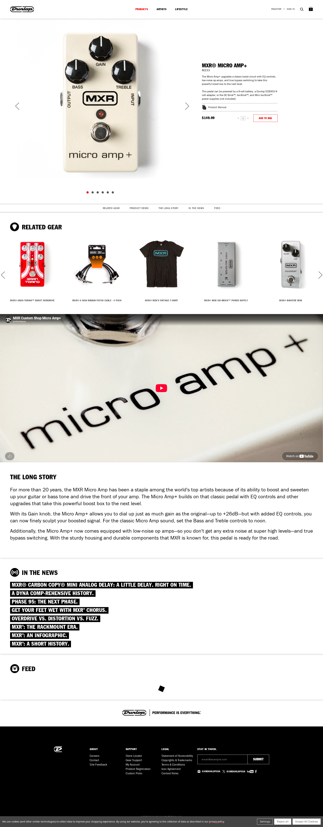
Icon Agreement (171, 769)
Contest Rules (170, 773)
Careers (94, 756)
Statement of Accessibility (177, 756)
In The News (196, 208)
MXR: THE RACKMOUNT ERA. (45, 627)
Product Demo (139, 208)
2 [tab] (93, 193)
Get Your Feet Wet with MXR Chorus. (59, 610)
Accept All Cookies (306, 821)
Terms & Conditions (173, 764)
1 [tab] (88, 193)
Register (276, 9)
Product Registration (138, 769)
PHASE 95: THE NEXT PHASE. (45, 601)
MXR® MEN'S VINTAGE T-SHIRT (161, 301)
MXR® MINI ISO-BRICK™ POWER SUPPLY (226, 301)
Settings (265, 821)
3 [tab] (98, 193)
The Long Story (168, 208)
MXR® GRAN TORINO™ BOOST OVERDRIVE (32, 301)
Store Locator (134, 756)
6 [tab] (113, 193)
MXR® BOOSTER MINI (290, 301)
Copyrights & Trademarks (177, 760)
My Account (133, 764)
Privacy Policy (216, 821)
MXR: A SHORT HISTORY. (40, 644)
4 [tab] (103, 193)
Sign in (291, 9)
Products (141, 9)
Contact (94, 760)
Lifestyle (181, 9)
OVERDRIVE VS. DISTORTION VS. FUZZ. (55, 618)
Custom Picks (134, 773)
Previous (17, 106)
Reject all (283, 821)
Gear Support (134, 760)
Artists (161, 9)
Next (185, 106)
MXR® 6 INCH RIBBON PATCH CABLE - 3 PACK (97, 301)
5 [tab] (108, 193)
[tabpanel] (101, 103)
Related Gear (111, 208)
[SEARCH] (302, 9)
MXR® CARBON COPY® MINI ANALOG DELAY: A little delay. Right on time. (101, 585)
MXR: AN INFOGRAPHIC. (39, 635)
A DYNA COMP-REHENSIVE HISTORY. (53, 593)
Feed (217, 208)
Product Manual (217, 107)
